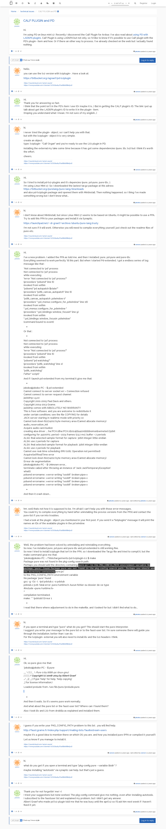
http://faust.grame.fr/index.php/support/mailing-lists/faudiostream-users (65, 730)
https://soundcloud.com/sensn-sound (38, 83)
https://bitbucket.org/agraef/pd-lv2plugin (47, 78)
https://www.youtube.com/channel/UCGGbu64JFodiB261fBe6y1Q (48, 85)
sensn (17, 75)
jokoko (16, 26)
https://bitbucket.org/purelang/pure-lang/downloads (54, 189)
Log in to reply (147, 60)
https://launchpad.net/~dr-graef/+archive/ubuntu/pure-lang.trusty (61, 223)
